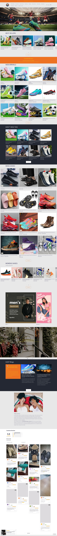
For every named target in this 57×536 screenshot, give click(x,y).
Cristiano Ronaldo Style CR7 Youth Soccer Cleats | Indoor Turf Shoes (21, 82)
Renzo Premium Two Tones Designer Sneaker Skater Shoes (45, 255)
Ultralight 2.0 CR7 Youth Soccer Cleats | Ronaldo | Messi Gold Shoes (35, 82)
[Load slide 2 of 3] (27, 358)
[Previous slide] (24, 358)
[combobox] (23, 442)
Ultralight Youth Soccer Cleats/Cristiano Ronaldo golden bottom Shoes (5, 47)
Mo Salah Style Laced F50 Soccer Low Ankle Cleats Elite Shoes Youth (49, 82)
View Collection (28, 19)
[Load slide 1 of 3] (26, 358)
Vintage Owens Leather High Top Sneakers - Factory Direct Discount (49, 279)
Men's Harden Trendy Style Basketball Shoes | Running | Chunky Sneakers (34, 142)
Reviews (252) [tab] (8, 438)
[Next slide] (31, 358)
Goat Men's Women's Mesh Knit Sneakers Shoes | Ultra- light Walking (27, 279)
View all (28, 54)
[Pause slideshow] (33, 358)
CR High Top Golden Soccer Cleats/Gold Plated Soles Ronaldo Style (16, 47)
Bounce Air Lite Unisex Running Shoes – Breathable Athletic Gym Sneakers (5, 279)
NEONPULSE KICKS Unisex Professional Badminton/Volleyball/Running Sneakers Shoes (28, 232)
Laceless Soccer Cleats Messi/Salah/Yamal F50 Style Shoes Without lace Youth (49, 100)
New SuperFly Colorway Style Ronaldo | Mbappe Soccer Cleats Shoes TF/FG (7, 100)
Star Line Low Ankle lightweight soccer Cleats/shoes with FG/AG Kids (7, 118)
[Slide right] (30, 52)
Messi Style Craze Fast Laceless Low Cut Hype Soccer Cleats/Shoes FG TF (35, 100)
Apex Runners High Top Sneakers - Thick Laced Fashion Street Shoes (9, 255)
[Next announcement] (37, 1)
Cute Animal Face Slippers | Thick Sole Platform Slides (16, 279)
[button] (47, 5)
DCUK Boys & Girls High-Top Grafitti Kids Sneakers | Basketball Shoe (10, 158)
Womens (37, 324)
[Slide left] (27, 52)
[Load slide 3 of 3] (28, 358)
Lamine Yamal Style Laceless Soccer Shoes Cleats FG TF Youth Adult (7, 82)
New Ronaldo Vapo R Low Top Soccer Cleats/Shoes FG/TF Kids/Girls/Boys (35, 118)
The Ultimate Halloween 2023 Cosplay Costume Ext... (43, 375)
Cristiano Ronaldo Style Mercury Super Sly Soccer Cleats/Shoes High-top (21, 118)
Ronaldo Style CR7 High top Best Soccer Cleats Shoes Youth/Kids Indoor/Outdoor (38, 47)
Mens (6, 324)
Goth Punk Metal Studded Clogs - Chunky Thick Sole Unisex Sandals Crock (34, 158)
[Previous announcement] (20, 1)
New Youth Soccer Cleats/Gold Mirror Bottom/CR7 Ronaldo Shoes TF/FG (26, 47)
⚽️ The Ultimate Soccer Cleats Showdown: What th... (12, 367)
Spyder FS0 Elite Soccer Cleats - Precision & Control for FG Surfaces (21, 100)
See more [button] (13, 464)
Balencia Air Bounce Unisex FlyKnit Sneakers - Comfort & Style (8, 232)
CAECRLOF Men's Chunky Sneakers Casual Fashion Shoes (45, 158)
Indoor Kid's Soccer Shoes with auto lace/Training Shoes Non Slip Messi (49, 118)
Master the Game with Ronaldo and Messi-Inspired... (28, 375)
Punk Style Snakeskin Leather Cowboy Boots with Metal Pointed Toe (46, 232)
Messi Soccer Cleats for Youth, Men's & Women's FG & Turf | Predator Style (49, 47)
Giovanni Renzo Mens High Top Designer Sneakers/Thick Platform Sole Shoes (28, 255)
